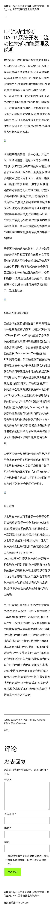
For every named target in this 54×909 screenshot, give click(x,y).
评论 (7, 779)
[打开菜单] (5, 16)
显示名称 (10, 814)
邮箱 (7, 828)
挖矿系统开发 (39, 719)
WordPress (22, 902)
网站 (6, 842)
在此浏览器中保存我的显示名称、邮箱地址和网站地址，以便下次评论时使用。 (28, 860)
